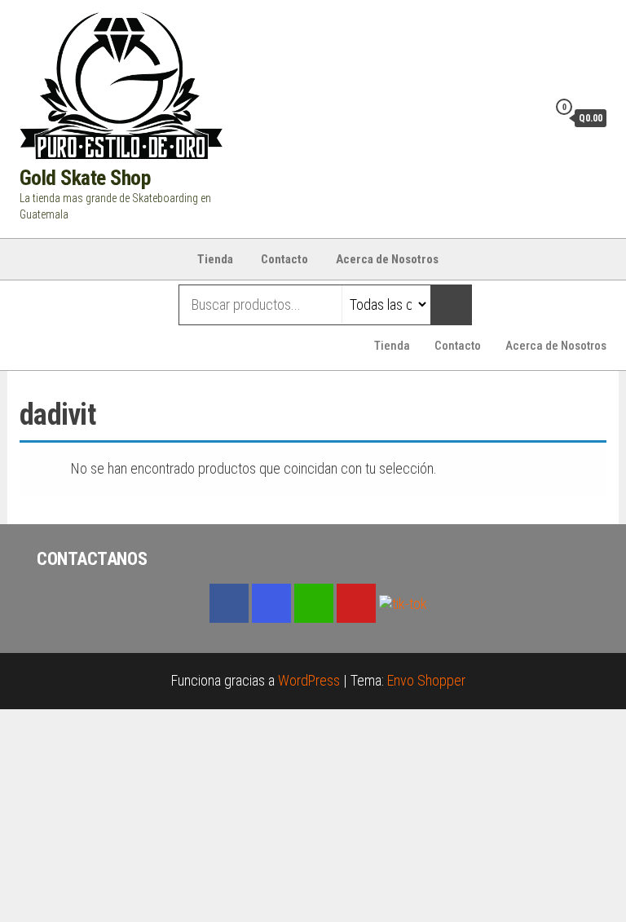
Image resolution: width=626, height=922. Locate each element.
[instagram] (271, 603)
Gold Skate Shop (85, 177)
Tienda (215, 259)
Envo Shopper (426, 680)
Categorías (84, 305)
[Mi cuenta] (530, 117)
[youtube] (356, 603)
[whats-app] (313, 603)
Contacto (284, 259)
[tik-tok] (403, 602)
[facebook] (229, 603)
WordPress (309, 680)
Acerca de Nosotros (387, 259)
